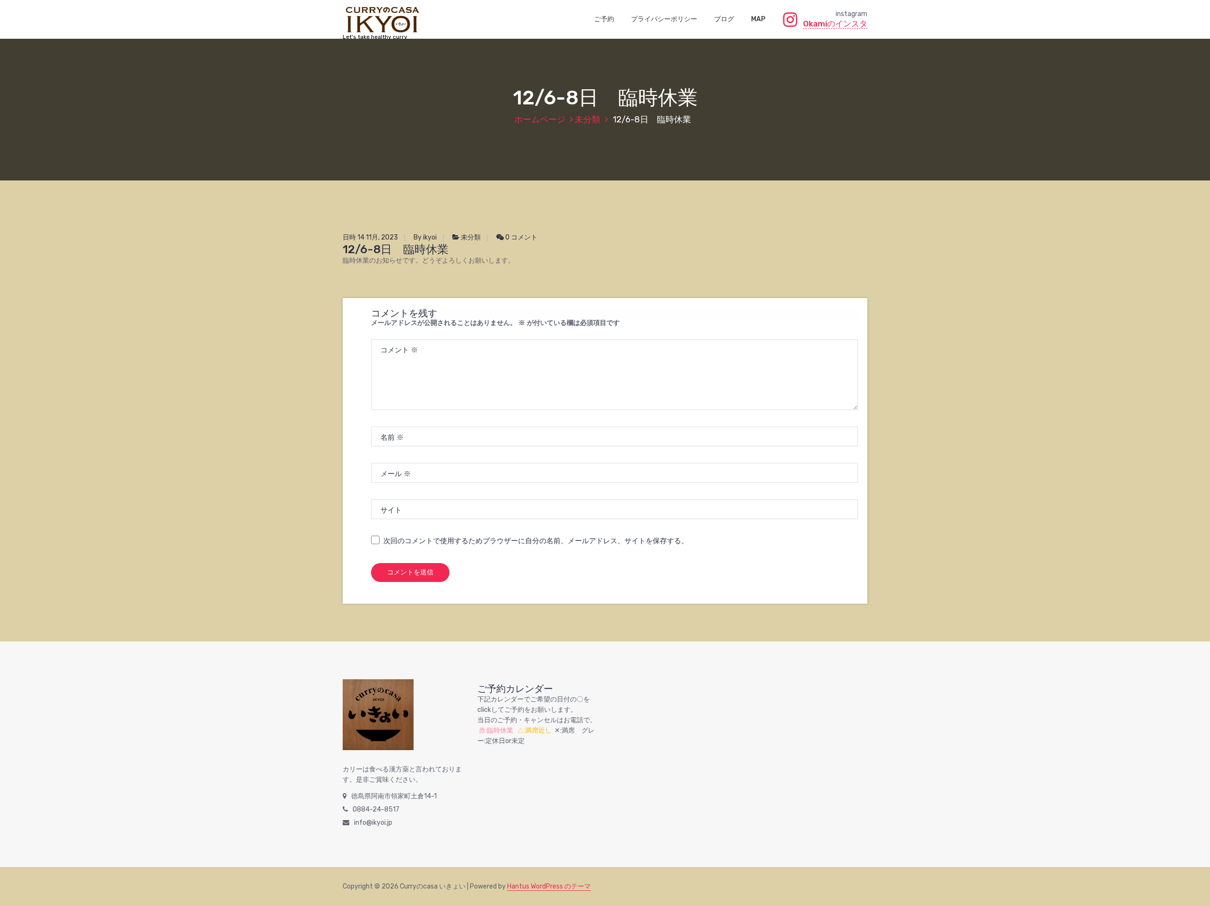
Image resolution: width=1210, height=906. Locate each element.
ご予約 (604, 19)
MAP (758, 19)
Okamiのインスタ (835, 23)
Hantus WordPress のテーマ (549, 886)
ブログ (724, 19)
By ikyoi (425, 237)
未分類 (587, 119)
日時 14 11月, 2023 (370, 237)
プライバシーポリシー (664, 19)
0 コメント (520, 237)
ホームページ (539, 119)
